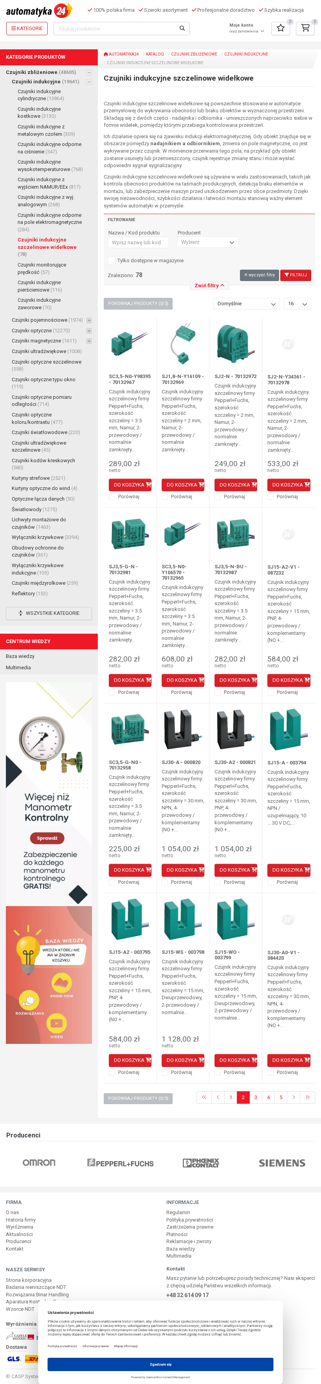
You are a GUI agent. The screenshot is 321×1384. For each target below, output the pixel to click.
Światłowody (34, 509)
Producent (189, 233)
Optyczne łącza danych (43, 499)
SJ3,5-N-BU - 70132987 (231, 569)
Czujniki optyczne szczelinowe (46, 365)
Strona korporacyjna (29, 1280)
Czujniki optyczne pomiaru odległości (42, 400)
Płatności (177, 1234)
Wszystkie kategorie (52, 613)
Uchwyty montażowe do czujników (39, 523)
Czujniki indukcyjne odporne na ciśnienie (49, 148)
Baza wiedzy (20, 656)
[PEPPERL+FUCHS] (120, 1162)
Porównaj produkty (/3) (138, 303)
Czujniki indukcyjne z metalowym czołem (46, 130)
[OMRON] (39, 1162)
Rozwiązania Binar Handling (37, 1295)
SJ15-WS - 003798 (183, 952)
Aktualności (19, 1234)
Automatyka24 (123, 54)
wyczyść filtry (261, 275)
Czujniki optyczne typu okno (44, 383)
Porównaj (128, 496)
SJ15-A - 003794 (286, 763)
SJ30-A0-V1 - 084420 (283, 955)
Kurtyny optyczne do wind (45, 488)
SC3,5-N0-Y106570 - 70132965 (174, 572)
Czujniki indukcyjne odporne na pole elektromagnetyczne (50, 222)
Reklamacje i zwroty (188, 1241)
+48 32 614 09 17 (187, 1295)
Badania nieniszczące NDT (36, 1287)
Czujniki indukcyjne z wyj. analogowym (46, 200)
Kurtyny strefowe (38, 478)
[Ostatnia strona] (307, 1097)
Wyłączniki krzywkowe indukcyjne (37, 569)
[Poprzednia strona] (218, 1097)
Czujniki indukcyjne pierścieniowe (40, 286)
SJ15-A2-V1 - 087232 (283, 569)
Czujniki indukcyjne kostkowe (39, 112)
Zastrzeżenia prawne (189, 1227)
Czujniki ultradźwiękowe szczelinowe (39, 446)
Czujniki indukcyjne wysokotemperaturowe (50, 165)
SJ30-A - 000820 (181, 762)
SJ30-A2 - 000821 (235, 762)
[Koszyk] (305, 28)
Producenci (18, 1241)
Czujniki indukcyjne (45, 82)
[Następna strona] (293, 1097)
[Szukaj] (182, 28)
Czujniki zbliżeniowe (41, 72)
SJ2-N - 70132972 (235, 376)
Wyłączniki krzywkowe (45, 537)
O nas (12, 1212)
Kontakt (14, 1249)
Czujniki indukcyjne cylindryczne (41, 95)
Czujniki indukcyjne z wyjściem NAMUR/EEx (49, 183)
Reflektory (30, 593)
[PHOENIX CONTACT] (201, 1162)
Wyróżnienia (19, 1227)
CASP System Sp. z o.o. (37, 1376)
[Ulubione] (280, 28)
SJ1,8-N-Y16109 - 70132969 (183, 379)
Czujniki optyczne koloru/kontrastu (37, 418)
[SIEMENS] (282, 1162)
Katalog (155, 54)
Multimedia (18, 667)
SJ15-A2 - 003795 (129, 952)
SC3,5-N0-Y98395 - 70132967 (130, 379)
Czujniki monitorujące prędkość (42, 268)
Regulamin (178, 1212)
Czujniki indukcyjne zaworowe (39, 303)
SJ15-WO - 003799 (227, 955)
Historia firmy (21, 1220)
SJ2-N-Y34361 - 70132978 (286, 379)
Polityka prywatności (189, 1220)
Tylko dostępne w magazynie (150, 260)
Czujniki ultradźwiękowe (47, 351)
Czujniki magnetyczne (44, 341)
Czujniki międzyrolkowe (45, 583)
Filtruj (298, 275)
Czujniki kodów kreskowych (43, 464)
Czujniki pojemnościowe (47, 320)
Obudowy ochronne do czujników (38, 551)
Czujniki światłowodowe (46, 432)
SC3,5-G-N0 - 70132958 (125, 765)
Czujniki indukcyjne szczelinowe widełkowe (47, 247)
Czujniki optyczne (41, 330)
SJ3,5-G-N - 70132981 (123, 569)
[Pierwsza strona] (204, 1097)
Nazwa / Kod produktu (134, 233)
